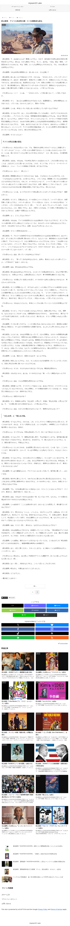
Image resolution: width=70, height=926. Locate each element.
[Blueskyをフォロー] (52, 625)
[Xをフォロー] (18, 625)
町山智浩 (12, 597)
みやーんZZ (6, 895)
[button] (46, 615)
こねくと (5, 597)
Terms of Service (56, 909)
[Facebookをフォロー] (18, 629)
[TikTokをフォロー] (18, 633)
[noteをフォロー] (52, 633)
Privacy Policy (42, 909)
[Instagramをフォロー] (52, 629)
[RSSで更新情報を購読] (52, 637)
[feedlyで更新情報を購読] (18, 637)
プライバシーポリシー (9, 899)
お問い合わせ (6, 903)
